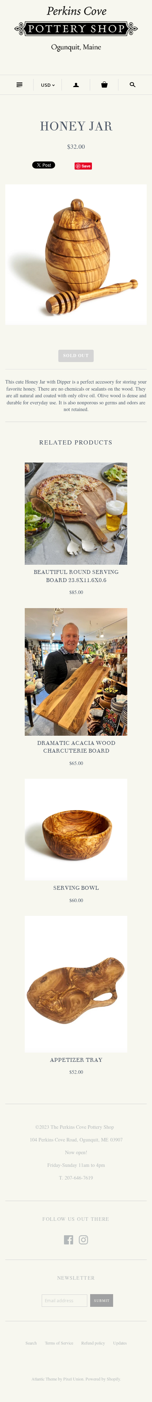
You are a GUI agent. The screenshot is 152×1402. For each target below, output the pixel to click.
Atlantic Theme (44, 1379)
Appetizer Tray (76, 1060)
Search (31, 1343)
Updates (120, 1343)
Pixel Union (73, 1379)
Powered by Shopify (103, 1379)
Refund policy (93, 1343)
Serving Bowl (76, 888)
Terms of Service (59, 1343)
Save (86, 166)
